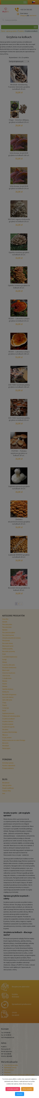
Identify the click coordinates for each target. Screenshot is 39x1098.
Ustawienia (19, 1094)
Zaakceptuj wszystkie (12, 1089)
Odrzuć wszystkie (27, 1089)
